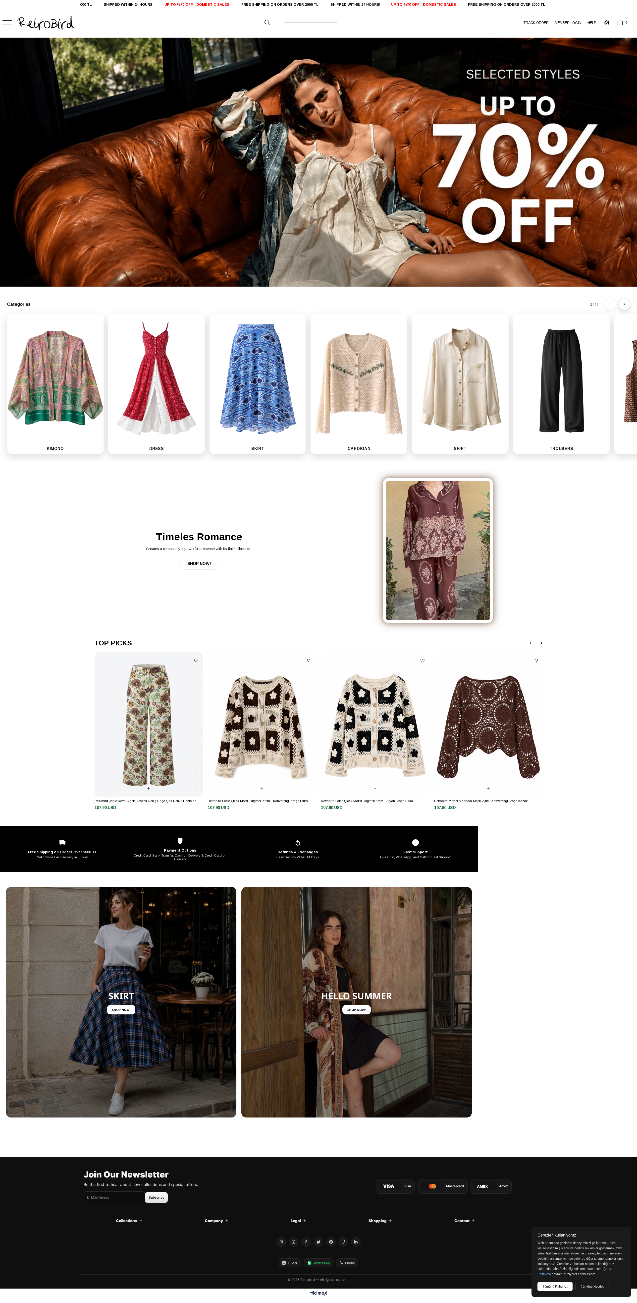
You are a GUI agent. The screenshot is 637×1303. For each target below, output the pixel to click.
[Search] (267, 23)
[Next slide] (624, 304)
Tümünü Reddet (592, 1286)
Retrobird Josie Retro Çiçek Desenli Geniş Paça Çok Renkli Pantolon (148, 801)
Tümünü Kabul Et (555, 1286)
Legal (296, 1220)
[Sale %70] (318, 162)
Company (214, 1220)
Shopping (378, 1220)
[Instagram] (281, 1242)
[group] (55, 384)
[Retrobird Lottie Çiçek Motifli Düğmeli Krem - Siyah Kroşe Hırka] (378, 724)
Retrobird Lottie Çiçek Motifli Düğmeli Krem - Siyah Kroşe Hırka (370, 801)
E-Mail (293, 1263)
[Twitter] (318, 1242)
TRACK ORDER (536, 23)
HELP (591, 23)
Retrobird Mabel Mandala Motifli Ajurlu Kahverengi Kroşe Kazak (484, 801)
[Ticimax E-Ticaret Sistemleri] (318, 1293)
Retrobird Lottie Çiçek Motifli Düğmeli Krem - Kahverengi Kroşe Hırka (261, 801)
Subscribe (156, 1197)
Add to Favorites (199, 660)
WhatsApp (322, 1263)
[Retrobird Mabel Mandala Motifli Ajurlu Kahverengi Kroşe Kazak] (491, 724)
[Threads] (293, 1242)
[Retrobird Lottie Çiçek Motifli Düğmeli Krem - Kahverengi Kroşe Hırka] (265, 724)
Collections (126, 1220)
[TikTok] (343, 1242)
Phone (350, 1263)
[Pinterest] (331, 1242)
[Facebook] (306, 1242)
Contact (462, 1220)
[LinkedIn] (356, 1242)
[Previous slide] (610, 304)
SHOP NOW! (199, 563)
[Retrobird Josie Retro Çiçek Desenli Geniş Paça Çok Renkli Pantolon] (152, 724)
